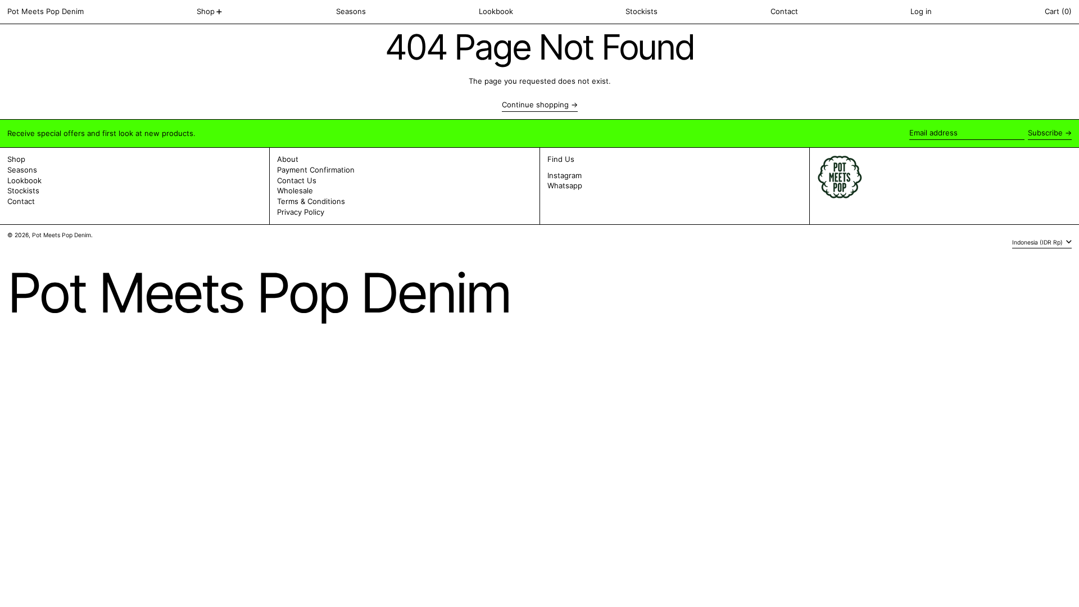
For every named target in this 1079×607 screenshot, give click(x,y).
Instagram (564, 175)
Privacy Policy (300, 211)
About (287, 159)
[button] (1058, 12)
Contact (21, 201)
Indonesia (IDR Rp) (1038, 242)
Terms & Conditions (311, 201)
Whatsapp (564, 186)
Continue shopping (535, 105)
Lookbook (24, 180)
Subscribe (1045, 132)
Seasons (22, 169)
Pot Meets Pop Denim (45, 11)
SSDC (41, 246)
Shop (16, 159)
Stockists (23, 190)
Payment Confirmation (316, 169)
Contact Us (296, 180)
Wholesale (295, 190)
